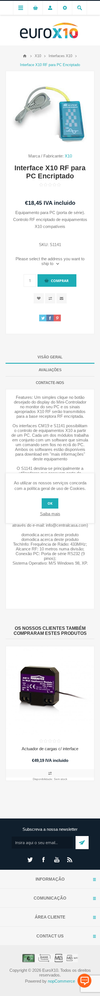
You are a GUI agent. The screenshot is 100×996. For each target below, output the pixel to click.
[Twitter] (30, 859)
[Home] (25, 56)
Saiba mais (50, 513)
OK (50, 503)
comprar (60, 280)
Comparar (50, 298)
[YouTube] (56, 859)
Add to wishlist (39, 298)
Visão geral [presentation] (50, 357)
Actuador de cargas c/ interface (50, 748)
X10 (68, 156)
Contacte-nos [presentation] (50, 383)
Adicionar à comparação (50, 773)
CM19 (43, 425)
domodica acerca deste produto (50, 534)
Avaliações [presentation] (50, 370)
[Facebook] (43, 859)
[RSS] (70, 859)
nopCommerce (61, 981)
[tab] (50, 357)
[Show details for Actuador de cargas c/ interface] (50, 690)
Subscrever (82, 842)
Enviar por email (61, 298)
